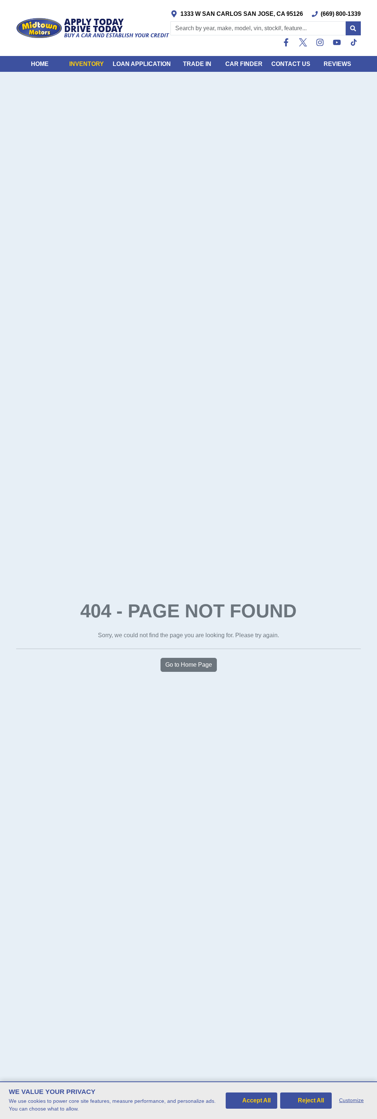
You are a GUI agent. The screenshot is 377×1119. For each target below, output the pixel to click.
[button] (353, 28)
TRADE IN (197, 64)
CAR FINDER (244, 64)
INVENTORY (86, 64)
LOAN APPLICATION (142, 64)
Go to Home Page (188, 665)
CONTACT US (290, 64)
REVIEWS (337, 64)
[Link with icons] (287, 42)
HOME (40, 64)
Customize (351, 1100)
